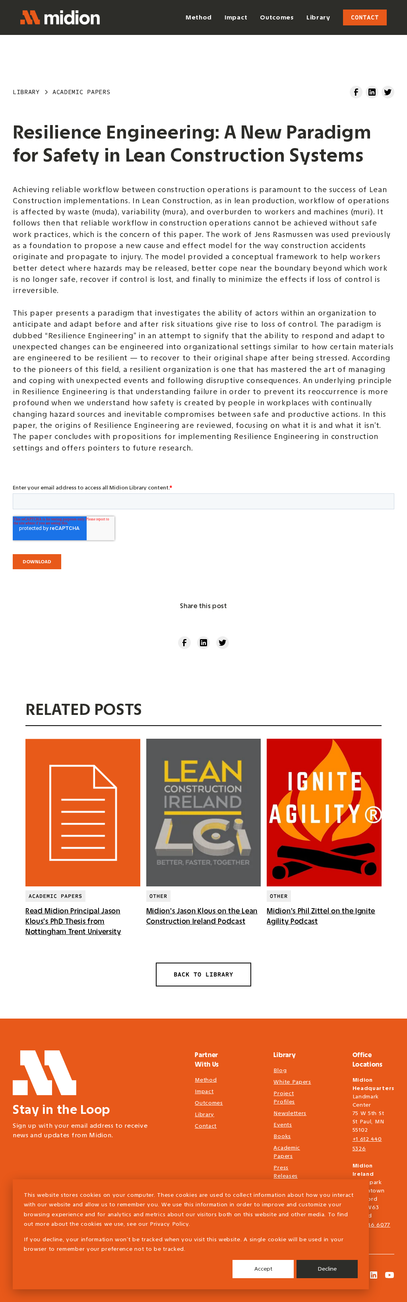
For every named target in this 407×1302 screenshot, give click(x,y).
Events (282, 1124)
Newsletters (289, 1113)
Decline (327, 1268)
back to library (203, 974)
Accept (263, 1268)
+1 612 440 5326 (367, 1144)
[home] (60, 17)
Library (204, 1114)
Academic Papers (286, 1151)
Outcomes (209, 1103)
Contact (365, 17)
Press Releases (285, 1171)
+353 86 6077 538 (371, 1229)
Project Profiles (284, 1097)
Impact (204, 1091)
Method (206, 1080)
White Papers (292, 1082)
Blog (280, 1070)
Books (282, 1136)
